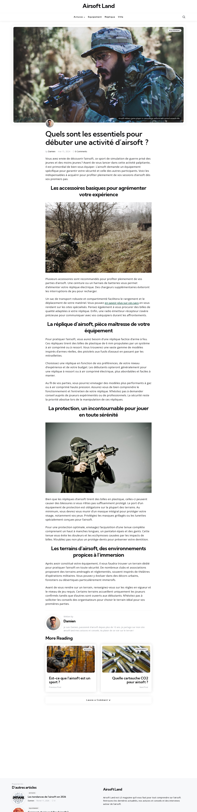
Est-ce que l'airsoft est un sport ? (69, 680)
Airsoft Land (98, 6)
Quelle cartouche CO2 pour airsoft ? (130, 680)
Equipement (174, 30)
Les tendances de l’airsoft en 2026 (47, 796)
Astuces (87, 649)
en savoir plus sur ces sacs (122, 303)
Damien (51, 151)
